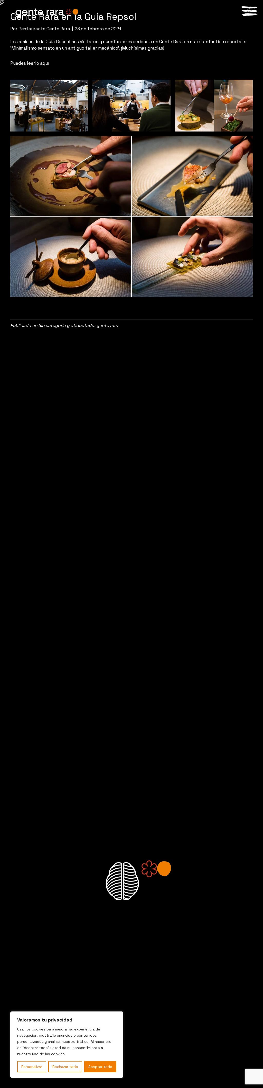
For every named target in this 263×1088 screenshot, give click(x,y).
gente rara (107, 325)
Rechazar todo (65, 1066)
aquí (44, 63)
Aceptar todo (100, 1066)
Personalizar (31, 1066)
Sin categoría (52, 325)
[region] (66, 1044)
